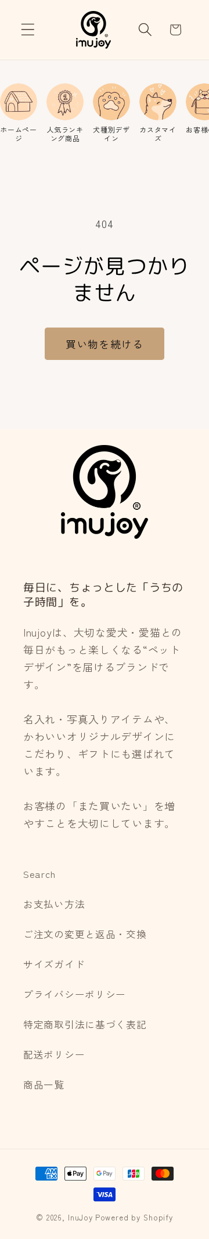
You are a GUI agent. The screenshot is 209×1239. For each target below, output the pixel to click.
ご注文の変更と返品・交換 (85, 934)
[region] (104, 113)
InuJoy (80, 1217)
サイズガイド (54, 964)
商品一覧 (43, 1084)
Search (39, 874)
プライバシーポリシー (74, 994)
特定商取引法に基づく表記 (85, 1024)
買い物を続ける (104, 343)
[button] (28, 29)
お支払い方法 (54, 904)
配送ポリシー (54, 1054)
